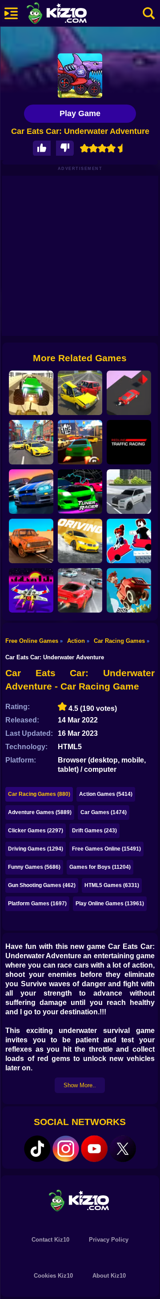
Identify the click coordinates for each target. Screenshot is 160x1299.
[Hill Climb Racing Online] (129, 590)
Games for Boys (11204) (100, 867)
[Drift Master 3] (31, 442)
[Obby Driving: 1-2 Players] (129, 541)
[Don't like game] (65, 148)
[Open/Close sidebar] (11, 13)
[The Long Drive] (31, 541)
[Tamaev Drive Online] (129, 491)
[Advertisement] (80, 256)
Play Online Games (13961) (110, 903)
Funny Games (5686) (34, 867)
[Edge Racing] (129, 393)
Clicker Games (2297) (35, 830)
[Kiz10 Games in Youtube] (94, 1148)
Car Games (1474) (103, 812)
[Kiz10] (71, 14)
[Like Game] (42, 148)
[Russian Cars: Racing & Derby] (80, 393)
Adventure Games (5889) (40, 812)
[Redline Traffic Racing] (129, 442)
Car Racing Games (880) (39, 794)
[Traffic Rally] (80, 590)
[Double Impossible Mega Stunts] (31, 393)
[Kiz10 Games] (80, 1200)
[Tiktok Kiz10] (37, 1148)
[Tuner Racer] (80, 491)
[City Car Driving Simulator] (80, 541)
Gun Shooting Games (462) (42, 885)
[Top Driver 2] (80, 442)
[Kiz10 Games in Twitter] (122, 1148)
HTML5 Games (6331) (111, 885)
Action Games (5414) (105, 794)
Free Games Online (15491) (106, 849)
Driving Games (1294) (35, 849)
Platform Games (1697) (37, 903)
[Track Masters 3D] (31, 491)
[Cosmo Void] (31, 590)
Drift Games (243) (94, 830)
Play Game (80, 113)
